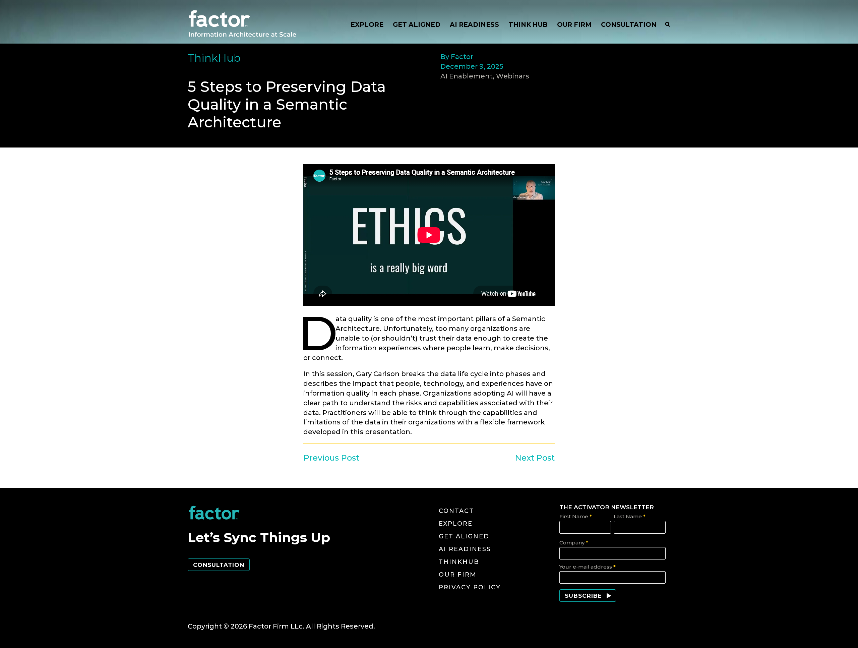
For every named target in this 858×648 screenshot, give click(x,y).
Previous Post (331, 458)
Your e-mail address (587, 567)
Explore (456, 523)
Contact (456, 511)
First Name (575, 516)
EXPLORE (367, 24)
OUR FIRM (574, 24)
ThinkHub (459, 562)
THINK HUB (528, 24)
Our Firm (458, 574)
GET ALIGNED (416, 24)
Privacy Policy (470, 587)
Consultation (218, 565)
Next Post (535, 458)
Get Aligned (464, 536)
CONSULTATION (629, 24)
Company (573, 542)
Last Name (630, 516)
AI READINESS (474, 24)
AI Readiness (465, 549)
